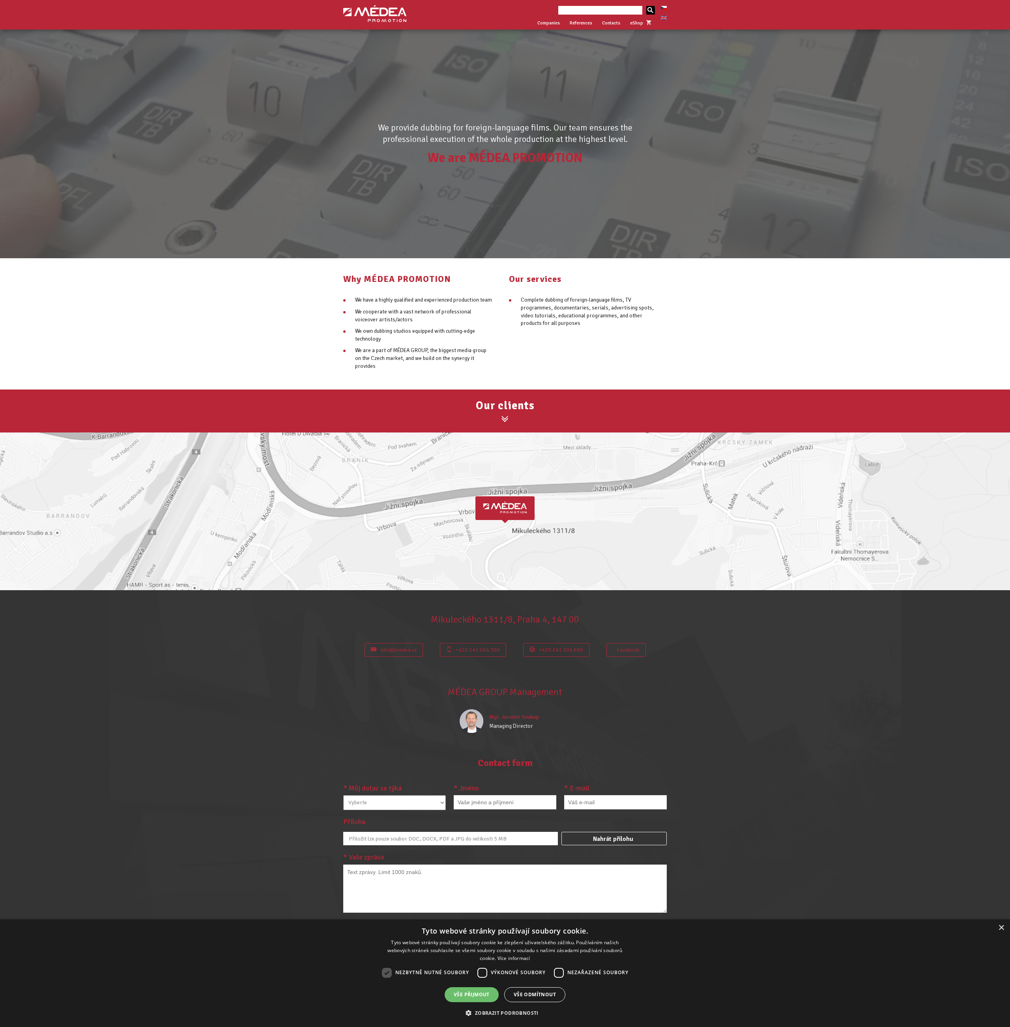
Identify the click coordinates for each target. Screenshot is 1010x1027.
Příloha (354, 821)
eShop (636, 23)
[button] (504, 1013)
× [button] (1001, 928)
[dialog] (505, 973)
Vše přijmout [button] (472, 994)
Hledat (650, 10)
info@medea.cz (398, 650)
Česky (664, 8)
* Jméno (466, 788)
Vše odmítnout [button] (535, 994)
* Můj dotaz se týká (372, 788)
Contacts (611, 23)
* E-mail (576, 788)
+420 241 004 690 (561, 650)
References (581, 23)
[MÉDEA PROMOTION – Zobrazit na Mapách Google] (505, 511)
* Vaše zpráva (363, 857)
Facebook (628, 650)
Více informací (514, 958)
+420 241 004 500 (478, 650)
